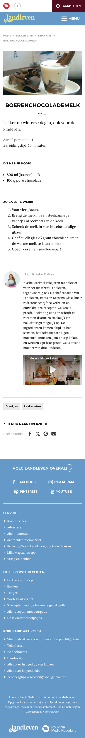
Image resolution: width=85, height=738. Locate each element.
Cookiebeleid (34, 711)
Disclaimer (25, 706)
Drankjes (45, 35)
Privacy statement (44, 706)
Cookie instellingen (68, 706)
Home (7, 35)
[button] (68, 6)
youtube (64, 491)
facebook (26, 482)
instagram (64, 482)
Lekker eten (24, 35)
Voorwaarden (51, 711)
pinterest (28, 491)
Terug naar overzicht (27, 424)
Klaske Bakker (44, 274)
